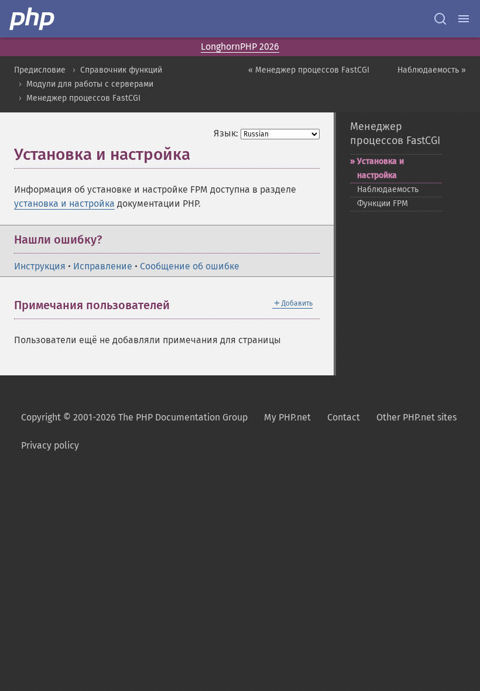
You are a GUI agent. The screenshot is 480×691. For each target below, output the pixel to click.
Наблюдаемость (388, 189)
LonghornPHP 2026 (240, 46)
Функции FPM (382, 203)
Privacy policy (50, 445)
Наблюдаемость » (431, 70)
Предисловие (40, 70)
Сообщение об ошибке (189, 266)
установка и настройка (64, 203)
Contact (343, 417)
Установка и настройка (380, 168)
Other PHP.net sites (416, 417)
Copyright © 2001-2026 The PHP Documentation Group (134, 417)
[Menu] (463, 18)
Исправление (102, 266)
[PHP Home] (32, 18)
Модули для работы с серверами (89, 84)
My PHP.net (287, 417)
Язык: (226, 133)
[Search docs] (440, 18)
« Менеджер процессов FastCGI (308, 70)
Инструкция (40, 266)
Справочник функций (121, 70)
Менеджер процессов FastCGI (83, 98)
